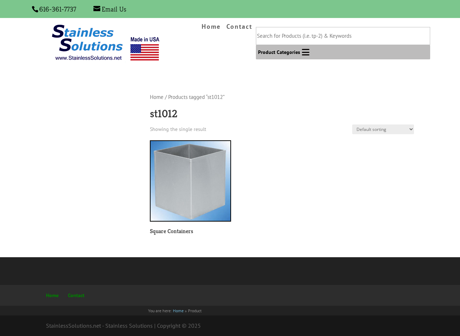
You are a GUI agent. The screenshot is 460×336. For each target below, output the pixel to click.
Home (211, 27)
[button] (279, 52)
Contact (239, 27)
